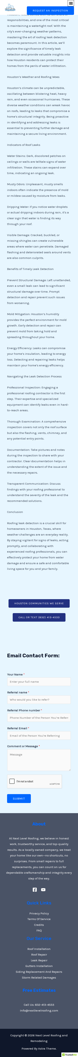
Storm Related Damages (39, 977)
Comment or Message (23, 746)
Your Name (16, 674)
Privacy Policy (39, 913)
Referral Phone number (24, 710)
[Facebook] (34, 889)
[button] (71, 3)
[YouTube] (43, 889)
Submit (19, 798)
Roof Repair (39, 954)
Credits (39, 925)
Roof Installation (39, 949)
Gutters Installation (39, 966)
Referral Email (18, 728)
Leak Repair (39, 960)
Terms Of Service (39, 919)
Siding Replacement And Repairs (39, 971)
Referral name (18, 692)
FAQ (39, 930)
